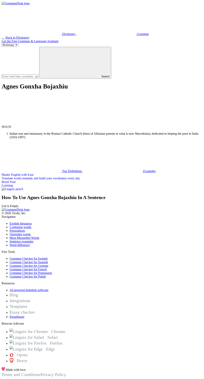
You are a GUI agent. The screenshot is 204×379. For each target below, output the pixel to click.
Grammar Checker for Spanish (29, 262)
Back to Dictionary (17, 37)
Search (105, 76)
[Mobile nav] (3, 38)
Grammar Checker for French (28, 269)
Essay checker (22, 312)
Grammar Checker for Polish (28, 276)
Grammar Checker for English (29, 258)
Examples (149, 171)
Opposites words (20, 234)
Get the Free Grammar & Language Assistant (30, 41)
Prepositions (17, 230)
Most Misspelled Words (24, 238)
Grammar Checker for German (29, 265)
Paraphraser (17, 316)
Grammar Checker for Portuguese (31, 273)
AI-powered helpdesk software (29, 290)
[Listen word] (31, 123)
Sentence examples (21, 241)
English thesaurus (21, 223)
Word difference (20, 245)
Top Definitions (72, 171)
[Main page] (16, 3)
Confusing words (20, 227)
